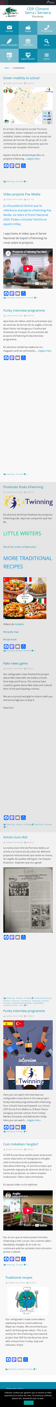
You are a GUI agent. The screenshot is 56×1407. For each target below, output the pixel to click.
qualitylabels (38, 1003)
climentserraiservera (43, 998)
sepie (21, 1005)
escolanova (26, 1000)
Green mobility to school (21, 78)
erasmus (7, 1000)
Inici (7, 68)
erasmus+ (16, 1000)
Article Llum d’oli (15, 837)
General (19, 650)
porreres (7, 1003)
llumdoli (45, 1000)
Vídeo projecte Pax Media (21, 194)
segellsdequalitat (10, 1005)
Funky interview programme (24, 310)
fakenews (48, 824)
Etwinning (10, 181)
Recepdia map (11, 631)
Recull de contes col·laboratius (19, 546)
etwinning (38, 824)
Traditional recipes (18, 1277)
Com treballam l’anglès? (20, 1144)
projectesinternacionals (22, 1003)
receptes (19, 624)
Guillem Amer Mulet (14, 83)
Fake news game (15, 663)
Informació (20, 297)
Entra (51, 2)
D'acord (28, 1403)
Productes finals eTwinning (23, 487)
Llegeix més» (33, 158)
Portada (19, 181)
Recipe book (10, 639)
